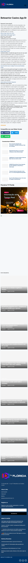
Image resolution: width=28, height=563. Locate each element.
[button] (5, 132)
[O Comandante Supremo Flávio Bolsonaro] (14, 434)
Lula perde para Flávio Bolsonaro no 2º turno (11, 548)
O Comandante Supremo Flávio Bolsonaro (13, 440)
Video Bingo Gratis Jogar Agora (8, 35)
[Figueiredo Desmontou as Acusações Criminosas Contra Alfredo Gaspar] (5, 152)
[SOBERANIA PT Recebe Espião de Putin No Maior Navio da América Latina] (5, 159)
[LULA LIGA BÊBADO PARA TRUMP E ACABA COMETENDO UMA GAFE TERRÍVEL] (14, 359)
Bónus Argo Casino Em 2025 (7, 33)
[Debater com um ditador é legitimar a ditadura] (14, 284)
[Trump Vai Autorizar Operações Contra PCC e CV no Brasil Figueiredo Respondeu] (5, 173)
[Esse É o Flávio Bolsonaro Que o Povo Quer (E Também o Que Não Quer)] (5, 179)
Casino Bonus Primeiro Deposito (8, 82)
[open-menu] (25, 5)
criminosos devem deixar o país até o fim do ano (11, 541)
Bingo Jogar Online (5, 51)
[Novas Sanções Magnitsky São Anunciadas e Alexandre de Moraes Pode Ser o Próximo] (5, 145)
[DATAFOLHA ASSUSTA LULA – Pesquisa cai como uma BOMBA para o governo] (14, 303)
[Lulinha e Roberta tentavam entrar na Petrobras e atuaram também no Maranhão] (14, 397)
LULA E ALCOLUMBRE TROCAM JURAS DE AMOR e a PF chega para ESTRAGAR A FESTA (13, 457)
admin (4, 291)
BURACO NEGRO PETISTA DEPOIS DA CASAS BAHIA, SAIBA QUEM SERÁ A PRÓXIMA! (12, 382)
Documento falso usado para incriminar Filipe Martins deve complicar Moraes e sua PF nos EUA (13, 344)
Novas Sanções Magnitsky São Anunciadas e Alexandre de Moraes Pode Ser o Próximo (17, 145)
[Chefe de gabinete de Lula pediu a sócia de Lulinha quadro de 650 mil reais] (14, 416)
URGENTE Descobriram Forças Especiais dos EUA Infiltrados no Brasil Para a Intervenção (17, 165)
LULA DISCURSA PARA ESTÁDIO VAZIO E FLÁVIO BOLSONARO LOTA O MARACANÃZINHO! (13, 325)
